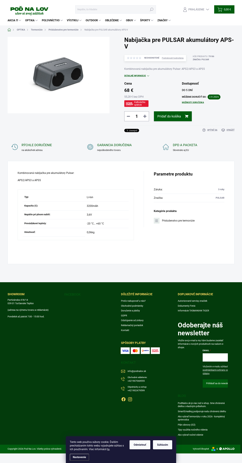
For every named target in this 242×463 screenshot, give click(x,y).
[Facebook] (123, 398)
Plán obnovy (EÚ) (186, 424)
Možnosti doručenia (193, 102)
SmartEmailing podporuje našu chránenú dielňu (202, 411)
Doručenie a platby (130, 310)
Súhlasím (162, 444)
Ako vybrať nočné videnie (190, 434)
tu (108, 449)
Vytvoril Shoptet (201, 448)
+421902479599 (137, 389)
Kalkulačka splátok (139, 103)
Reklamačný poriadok (132, 325)
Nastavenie (79, 457)
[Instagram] (130, 398)
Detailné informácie (135, 76)
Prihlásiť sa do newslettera (219, 383)
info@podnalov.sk (137, 371)
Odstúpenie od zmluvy (132, 320)
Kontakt (125, 330)
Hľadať (151, 9)
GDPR (124, 315)
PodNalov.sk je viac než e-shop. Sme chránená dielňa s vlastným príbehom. (201, 405)
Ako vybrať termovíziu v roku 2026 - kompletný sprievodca (201, 418)
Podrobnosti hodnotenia (173, 58)
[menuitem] (15, 20)
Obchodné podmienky (132, 305)
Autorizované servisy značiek (192, 301)
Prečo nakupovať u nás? (133, 301)
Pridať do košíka (169, 116)
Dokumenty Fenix (186, 305)
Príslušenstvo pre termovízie (178, 220)
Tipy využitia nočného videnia (193, 429)
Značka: (201, 59)
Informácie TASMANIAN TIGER (193, 310)
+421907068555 (137, 379)
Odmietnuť (140, 444)
